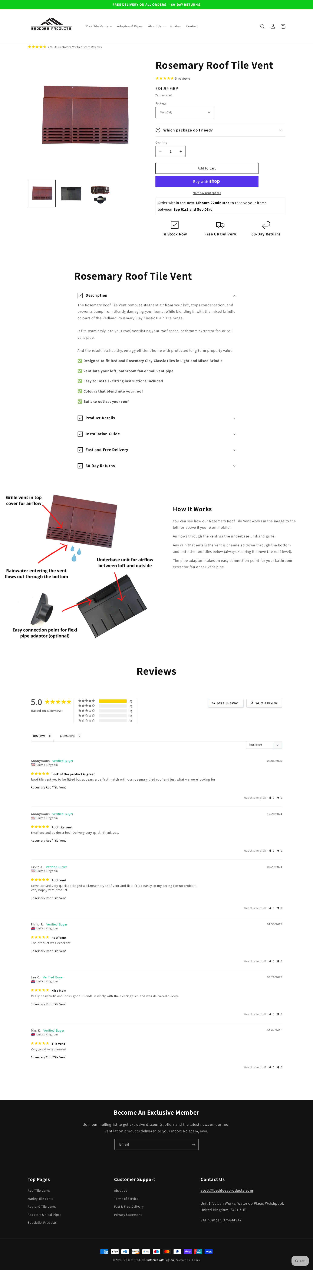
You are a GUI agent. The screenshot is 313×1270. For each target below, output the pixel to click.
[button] (98, 26)
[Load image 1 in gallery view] (42, 193)
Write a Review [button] (267, 703)
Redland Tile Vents (42, 1206)
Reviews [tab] (39, 736)
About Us (120, 1190)
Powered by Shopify (187, 1259)
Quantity (161, 142)
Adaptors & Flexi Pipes (44, 1214)
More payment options (207, 192)
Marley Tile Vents (40, 1198)
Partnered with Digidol (160, 1260)
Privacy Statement (128, 1214)
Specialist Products (42, 1222)
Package (160, 103)
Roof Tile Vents (39, 1190)
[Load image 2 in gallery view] (71, 193)
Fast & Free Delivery (129, 1206)
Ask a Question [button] (228, 703)
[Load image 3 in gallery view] (100, 193)
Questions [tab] (67, 736)
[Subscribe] (193, 1144)
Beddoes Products (134, 1259)
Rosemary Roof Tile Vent (48, 787)
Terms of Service (126, 1198)
